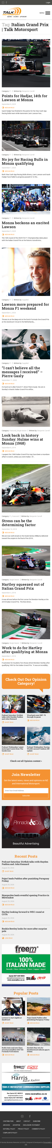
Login (48, 2)
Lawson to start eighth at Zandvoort (12, 1019)
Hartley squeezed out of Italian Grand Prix (23, 586)
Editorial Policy (9, 1129)
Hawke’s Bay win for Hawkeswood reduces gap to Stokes (38, 1050)
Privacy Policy (23, 1129)
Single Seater (22, 431)
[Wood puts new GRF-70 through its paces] (38, 704)
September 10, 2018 (9, 529)
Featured (12, 431)
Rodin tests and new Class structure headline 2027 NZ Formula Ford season (12, 1050)
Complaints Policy (10, 1133)
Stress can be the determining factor (19, 522)
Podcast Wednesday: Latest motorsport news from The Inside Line (12, 749)
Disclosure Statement (31, 1125)
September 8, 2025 (9, 104)
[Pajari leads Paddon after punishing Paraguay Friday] (38, 1006)
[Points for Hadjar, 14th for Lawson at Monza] (26, 63)
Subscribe (36, 1121)
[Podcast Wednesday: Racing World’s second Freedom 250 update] (38, 736)
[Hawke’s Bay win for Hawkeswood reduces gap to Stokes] (38, 1036)
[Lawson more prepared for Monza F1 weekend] (26, 272)
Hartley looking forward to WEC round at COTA (23, 913)
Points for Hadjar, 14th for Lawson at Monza (24, 97)
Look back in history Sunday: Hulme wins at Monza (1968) (22, 439)
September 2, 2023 (9, 313)
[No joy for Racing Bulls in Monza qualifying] (26, 136)
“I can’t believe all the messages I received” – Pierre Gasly (22, 372)
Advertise (16, 1125)
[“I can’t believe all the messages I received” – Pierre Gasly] (26, 344)
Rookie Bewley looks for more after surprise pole (24, 930)
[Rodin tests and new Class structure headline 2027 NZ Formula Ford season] (13, 1036)
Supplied (25, 300)
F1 (10, 91)
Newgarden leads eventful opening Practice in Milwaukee (25, 896)
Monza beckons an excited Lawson (25, 224)
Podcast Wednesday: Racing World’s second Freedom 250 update (38, 749)
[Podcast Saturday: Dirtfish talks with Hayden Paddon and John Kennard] (13, 704)
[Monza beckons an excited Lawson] (26, 199)
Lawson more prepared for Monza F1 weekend (25, 306)
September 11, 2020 (9, 380)
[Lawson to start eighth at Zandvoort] (13, 1006)
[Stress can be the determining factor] (26, 488)
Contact (27, 1121)
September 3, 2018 (9, 593)
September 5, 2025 (9, 231)
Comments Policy (38, 1129)
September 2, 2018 (9, 656)
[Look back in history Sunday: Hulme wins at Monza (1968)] (26, 412)
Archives (6, 1125)
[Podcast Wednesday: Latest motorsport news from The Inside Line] (13, 736)
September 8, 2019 (9, 448)
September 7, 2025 (9, 168)
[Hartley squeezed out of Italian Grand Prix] (26, 561)
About (18, 1121)
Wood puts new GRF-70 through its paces (36, 716)
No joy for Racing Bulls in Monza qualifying (25, 161)
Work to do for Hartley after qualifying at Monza (25, 649)
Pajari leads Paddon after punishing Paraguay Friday (25, 879)
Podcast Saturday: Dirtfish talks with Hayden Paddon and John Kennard (12, 717)
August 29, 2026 (8, 868)
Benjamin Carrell (28, 91)
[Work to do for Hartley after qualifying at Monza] (26, 624)
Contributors (8, 1121)
